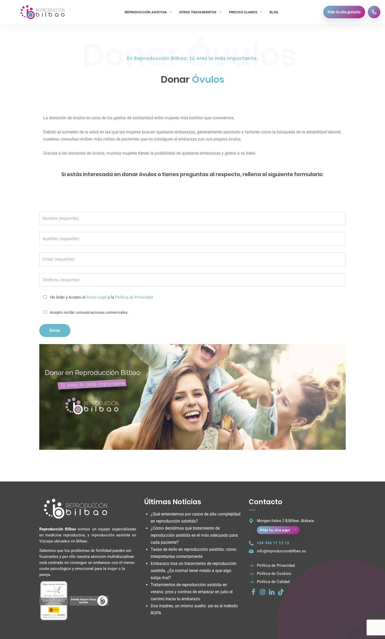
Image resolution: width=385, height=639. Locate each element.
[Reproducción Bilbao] (42, 12)
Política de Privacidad (134, 297)
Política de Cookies (274, 573)
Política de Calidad (273, 581)
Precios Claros (243, 12)
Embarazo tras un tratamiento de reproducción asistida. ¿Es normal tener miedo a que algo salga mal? (193, 570)
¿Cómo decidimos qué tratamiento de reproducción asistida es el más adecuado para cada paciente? (194, 535)
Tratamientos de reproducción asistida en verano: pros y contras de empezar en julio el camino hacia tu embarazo (192, 591)
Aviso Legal (96, 297)
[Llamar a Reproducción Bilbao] (374, 12)
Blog (274, 12)
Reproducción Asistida (146, 12)
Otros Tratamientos (198, 12)
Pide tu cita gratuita (344, 12)
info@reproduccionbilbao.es (281, 551)
